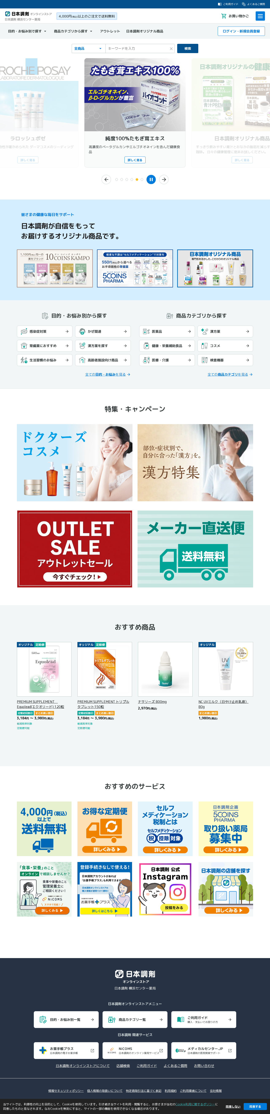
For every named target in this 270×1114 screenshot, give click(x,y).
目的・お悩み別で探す (25, 31)
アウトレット (110, 31)
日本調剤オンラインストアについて (83, 1065)
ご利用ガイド (230, 4)
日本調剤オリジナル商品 (144, 31)
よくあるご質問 (256, 4)
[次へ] (164, 179)
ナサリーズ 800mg (152, 701)
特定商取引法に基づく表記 (143, 1091)
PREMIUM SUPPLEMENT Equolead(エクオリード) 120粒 (40, 704)
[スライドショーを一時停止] (151, 179)
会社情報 (216, 1091)
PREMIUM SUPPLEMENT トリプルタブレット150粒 (103, 704)
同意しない (233, 1107)
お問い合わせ (204, 1065)
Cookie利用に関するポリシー (195, 1104)
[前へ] (106, 179)
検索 (187, 48)
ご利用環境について (193, 1091)
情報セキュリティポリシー (66, 1091)
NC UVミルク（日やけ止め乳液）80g (223, 704)
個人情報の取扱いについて (105, 1091)
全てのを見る (105, 374)
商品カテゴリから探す (71, 31)
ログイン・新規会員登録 (241, 31)
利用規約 (171, 1091)
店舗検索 (123, 1065)
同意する (255, 1107)
